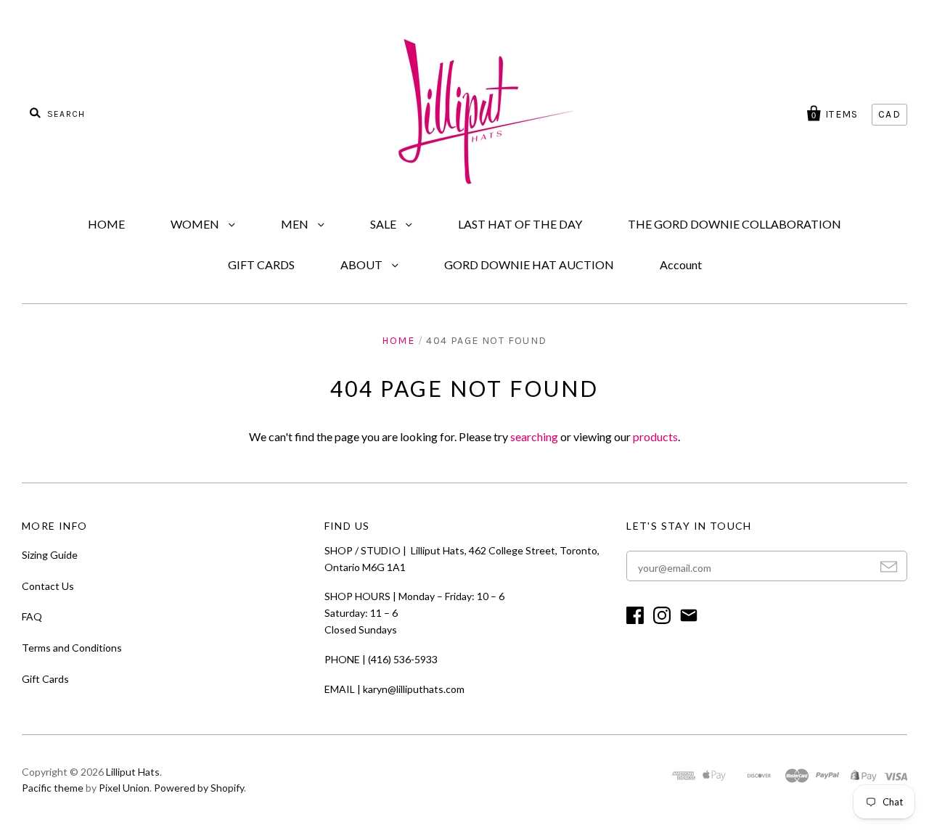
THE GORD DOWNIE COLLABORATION (734, 224)
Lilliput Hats (133, 772)
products (655, 436)
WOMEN (196, 224)
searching (534, 436)
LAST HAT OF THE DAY (520, 224)
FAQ (32, 616)
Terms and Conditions (72, 647)
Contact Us (48, 586)
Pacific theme (52, 787)
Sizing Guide (50, 555)
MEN (296, 224)
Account (681, 264)
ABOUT (362, 264)
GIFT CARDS (261, 264)
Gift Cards (45, 679)
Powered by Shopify (199, 787)
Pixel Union (124, 787)
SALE (384, 224)
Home (398, 341)
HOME (106, 224)
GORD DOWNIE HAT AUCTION (529, 264)
